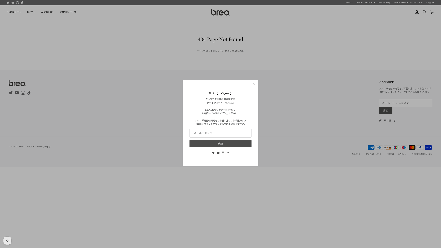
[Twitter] (213, 153)
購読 (220, 143)
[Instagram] (223, 153)
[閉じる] (254, 84)
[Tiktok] (228, 153)
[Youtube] (218, 153)
